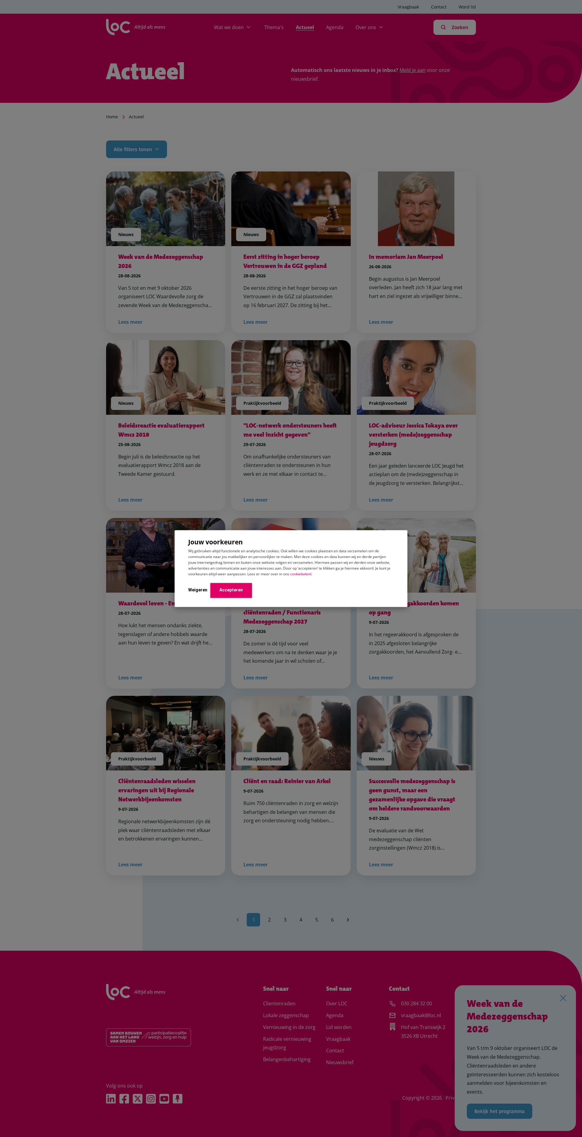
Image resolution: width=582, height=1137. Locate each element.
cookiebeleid (300, 574)
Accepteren (231, 589)
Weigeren (197, 589)
